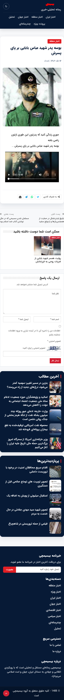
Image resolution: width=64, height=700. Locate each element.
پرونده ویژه (39, 24)
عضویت (9, 569)
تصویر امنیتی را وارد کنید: (33, 348)
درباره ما (57, 651)
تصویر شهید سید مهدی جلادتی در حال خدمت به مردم (27, 512)
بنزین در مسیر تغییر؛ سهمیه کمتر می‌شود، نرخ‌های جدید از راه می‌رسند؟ (27, 385)
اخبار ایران (50, 17)
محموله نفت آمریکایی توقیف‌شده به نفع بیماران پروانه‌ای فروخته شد (26, 427)
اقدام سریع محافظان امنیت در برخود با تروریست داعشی (27, 470)
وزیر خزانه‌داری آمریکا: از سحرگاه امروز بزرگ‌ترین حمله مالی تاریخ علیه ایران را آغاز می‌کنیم (27, 443)
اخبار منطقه (37, 17)
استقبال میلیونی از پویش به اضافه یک (27, 496)
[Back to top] (6, 693)
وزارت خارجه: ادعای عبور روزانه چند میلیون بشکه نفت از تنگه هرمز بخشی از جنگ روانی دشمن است (26, 415)
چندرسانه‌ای (25, 24)
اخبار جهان (23, 17)
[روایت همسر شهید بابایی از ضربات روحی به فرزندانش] (47, 245)
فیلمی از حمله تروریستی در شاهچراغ (28, 524)
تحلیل (12, 17)
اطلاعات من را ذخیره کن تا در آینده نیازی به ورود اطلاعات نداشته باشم (34, 333)
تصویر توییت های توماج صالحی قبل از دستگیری (26, 484)
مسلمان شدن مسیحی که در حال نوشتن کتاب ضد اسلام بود (14, 220)
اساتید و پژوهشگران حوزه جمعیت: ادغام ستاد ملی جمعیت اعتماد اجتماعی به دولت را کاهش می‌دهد (26, 401)
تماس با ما (55, 645)
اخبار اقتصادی (53, 610)
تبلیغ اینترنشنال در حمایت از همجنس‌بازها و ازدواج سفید (51, 220)
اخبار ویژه (56, 592)
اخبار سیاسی (54, 616)
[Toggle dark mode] (6, 6)
